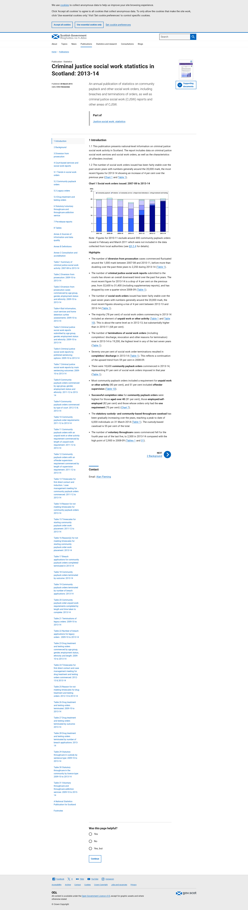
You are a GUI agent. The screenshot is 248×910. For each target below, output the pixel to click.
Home (54, 52)
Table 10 (110, 388)
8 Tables (57, 228)
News (73, 44)
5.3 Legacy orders (62, 190)
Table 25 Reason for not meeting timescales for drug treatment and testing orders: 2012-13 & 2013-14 (66, 691)
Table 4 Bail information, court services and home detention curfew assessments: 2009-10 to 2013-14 (65, 314)
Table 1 (122, 177)
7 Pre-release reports (63, 221)
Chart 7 (125, 407)
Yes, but (98, 848)
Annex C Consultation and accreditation (65, 254)
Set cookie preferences (118, 24)
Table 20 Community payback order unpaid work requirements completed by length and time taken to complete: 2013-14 (66, 606)
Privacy (134, 885)
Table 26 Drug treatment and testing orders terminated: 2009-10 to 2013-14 (65, 707)
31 (142, 440)
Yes (96, 833)
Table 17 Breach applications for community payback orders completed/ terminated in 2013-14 (66, 561)
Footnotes (58, 811)
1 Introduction (60, 141)
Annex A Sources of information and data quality (63, 237)
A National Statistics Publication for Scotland (65, 803)
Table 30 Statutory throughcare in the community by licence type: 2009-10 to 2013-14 (66, 772)
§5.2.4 (132, 246)
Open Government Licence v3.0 (96, 896)
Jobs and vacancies (119, 885)
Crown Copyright (101, 885)
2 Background (60, 147)
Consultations (127, 44)
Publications (86, 44)
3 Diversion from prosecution (61, 155)
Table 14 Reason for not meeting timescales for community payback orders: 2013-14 (66, 508)
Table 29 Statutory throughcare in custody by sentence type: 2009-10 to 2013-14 (65, 756)
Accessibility (56, 885)
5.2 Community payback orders (65, 183)
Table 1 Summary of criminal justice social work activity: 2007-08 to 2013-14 (66, 265)
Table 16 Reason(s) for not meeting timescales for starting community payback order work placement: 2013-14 (66, 544)
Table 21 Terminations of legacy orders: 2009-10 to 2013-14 (65, 621)
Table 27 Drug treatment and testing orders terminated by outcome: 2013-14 (65, 722)
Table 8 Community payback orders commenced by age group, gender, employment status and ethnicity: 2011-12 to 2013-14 (66, 388)
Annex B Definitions (63, 246)
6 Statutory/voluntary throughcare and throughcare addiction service (64, 211)
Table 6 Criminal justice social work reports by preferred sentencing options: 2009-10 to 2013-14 (66, 353)
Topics (64, 44)
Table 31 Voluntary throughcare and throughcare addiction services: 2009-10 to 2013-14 (66, 789)
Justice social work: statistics (109, 121)
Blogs (140, 44)
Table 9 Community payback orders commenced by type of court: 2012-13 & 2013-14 (66, 406)
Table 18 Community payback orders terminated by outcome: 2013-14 (66, 575)
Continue (95, 859)
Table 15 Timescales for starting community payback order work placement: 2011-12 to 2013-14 (65, 525)
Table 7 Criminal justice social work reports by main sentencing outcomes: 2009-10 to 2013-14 (66, 369)
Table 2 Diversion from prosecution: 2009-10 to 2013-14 (64, 277)
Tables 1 (131, 440)
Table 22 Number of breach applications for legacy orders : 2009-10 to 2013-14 (66, 634)
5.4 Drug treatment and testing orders (64, 198)
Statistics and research (106, 44)
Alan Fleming (103, 476)
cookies (64, 5)
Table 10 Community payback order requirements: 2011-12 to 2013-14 (67, 420)
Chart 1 (109, 177)
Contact (77, 885)
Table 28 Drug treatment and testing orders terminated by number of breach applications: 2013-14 (66, 739)
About (54, 44)
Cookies (87, 885)
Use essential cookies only (89, 25)
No (95, 841)
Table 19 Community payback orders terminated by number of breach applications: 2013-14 (66, 589)
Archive (68, 885)
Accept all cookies (62, 25)
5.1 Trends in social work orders (65, 173)
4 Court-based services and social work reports (66, 164)
